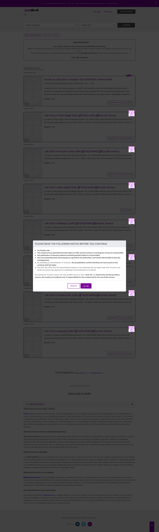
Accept (86, 286)
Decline (74, 286)
